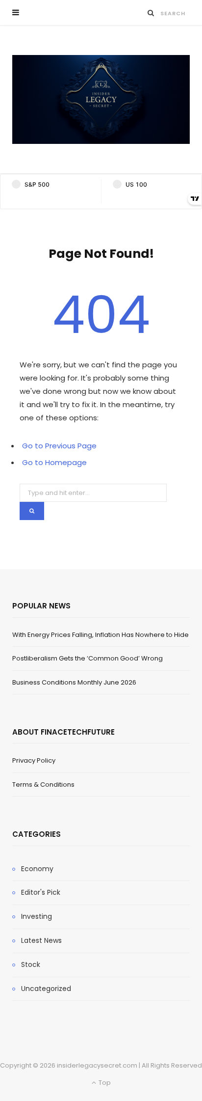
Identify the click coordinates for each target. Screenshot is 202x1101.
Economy (37, 869)
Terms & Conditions (43, 784)
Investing (36, 916)
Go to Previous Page (59, 445)
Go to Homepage (54, 462)
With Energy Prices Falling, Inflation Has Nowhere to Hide (100, 634)
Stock (30, 964)
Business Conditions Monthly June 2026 (74, 682)
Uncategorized (46, 988)
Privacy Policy (33, 760)
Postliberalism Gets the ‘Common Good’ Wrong (87, 658)
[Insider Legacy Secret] (101, 99)
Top (104, 1082)
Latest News (41, 940)
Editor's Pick (40, 892)
